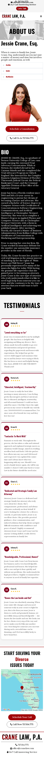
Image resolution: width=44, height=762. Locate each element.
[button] (41, 16)
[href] (22, 690)
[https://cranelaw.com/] (13, 16)
